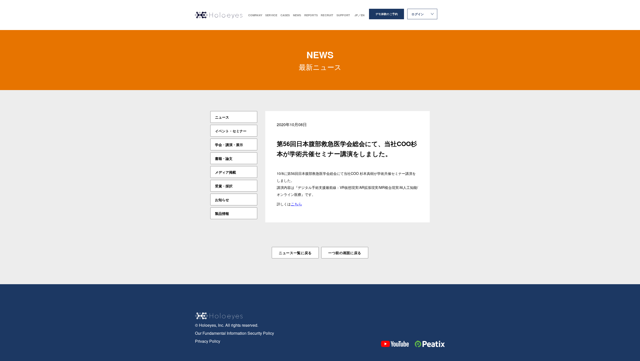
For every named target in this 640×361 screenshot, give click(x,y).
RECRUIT (327, 15)
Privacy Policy (207, 341)
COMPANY (255, 15)
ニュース (222, 117)
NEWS (297, 15)
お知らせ (222, 199)
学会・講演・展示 (229, 144)
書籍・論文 (223, 158)
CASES (285, 15)
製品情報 (222, 213)
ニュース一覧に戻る (295, 252)
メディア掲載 (225, 172)
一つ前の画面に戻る (344, 252)
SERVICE (271, 15)
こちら (296, 203)
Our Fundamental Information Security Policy (234, 333)
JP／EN (359, 15)
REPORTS (311, 15)
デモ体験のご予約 (387, 14)
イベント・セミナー (230, 130)
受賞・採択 (223, 185)
